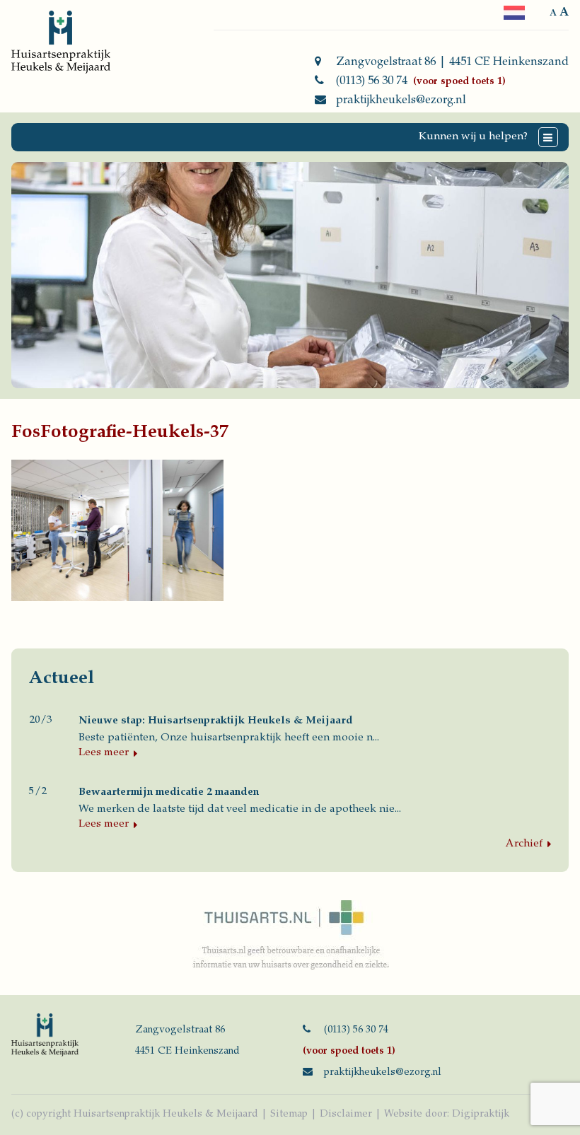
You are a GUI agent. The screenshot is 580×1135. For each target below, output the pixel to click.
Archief (524, 844)
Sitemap (289, 1114)
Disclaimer (346, 1114)
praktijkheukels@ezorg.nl (401, 100)
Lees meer (104, 752)
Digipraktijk (480, 1114)
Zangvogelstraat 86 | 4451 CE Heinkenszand (452, 62)
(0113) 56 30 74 (371, 81)
